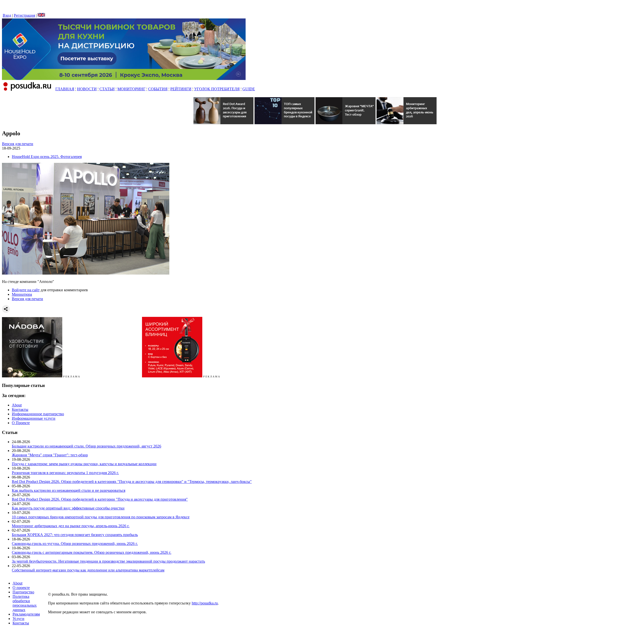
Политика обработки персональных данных (25, 603)
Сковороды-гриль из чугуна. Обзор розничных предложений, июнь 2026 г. (75, 543)
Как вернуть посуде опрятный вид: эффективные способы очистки (68, 508)
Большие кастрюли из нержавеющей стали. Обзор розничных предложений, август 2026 (86, 446)
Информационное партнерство (38, 414)
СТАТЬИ (107, 89)
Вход (7, 15)
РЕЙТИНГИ (180, 89)
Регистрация (24, 15)
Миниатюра (22, 294)
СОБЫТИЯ (158, 89)
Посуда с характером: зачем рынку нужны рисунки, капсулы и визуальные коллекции (84, 464)
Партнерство (23, 592)
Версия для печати (17, 144)
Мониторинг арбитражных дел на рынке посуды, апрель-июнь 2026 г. (70, 526)
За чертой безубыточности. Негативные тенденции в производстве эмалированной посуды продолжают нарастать (108, 561)
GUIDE (248, 89)
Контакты (20, 409)
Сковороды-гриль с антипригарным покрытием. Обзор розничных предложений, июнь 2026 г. (91, 552)
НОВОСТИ (87, 89)
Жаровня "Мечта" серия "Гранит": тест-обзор (50, 455)
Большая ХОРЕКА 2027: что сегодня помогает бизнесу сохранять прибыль (75, 535)
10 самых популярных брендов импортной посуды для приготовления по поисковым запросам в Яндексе (100, 517)
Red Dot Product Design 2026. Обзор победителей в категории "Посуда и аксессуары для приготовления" (100, 499)
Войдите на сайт (26, 290)
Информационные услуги (33, 418)
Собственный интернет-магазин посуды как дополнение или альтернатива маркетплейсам (88, 570)
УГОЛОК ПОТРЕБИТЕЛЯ (217, 89)
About (17, 405)
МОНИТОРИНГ (131, 89)
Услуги (18, 619)
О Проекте (21, 423)
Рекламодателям (26, 614)
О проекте (21, 588)
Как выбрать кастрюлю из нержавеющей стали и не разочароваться (68, 490)
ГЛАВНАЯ (64, 89)
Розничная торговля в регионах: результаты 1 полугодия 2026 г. (65, 473)
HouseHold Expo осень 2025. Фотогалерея (47, 156)
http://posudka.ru (205, 603)
